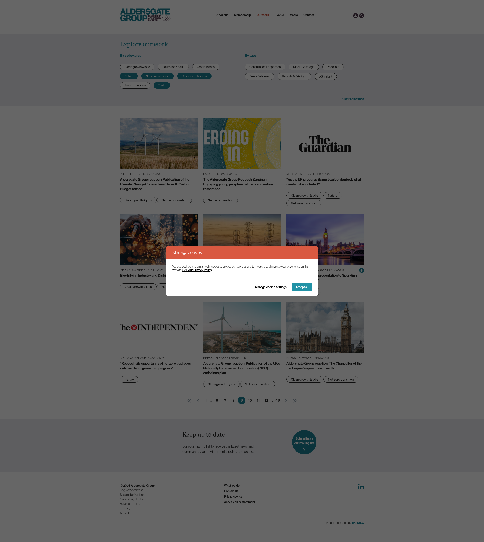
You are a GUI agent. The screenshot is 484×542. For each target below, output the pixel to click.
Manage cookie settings (271, 287)
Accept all (301, 287)
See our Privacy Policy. (197, 270)
